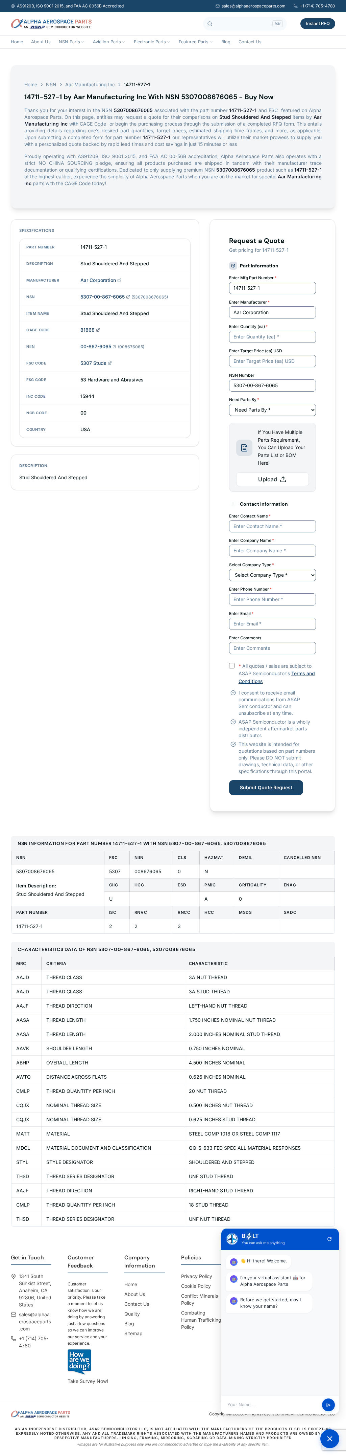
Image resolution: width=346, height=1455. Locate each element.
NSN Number (241, 375)
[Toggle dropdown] (83, 42)
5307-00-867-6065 (102, 297)
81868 (87, 330)
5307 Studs (93, 363)
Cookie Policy (196, 1286)
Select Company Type (251, 564)
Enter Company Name (251, 540)
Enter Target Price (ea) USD (255, 350)
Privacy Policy (196, 1276)
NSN (51, 84)
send (328, 1405)
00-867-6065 (95, 346)
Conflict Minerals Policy (199, 1299)
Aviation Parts (107, 41)
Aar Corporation (98, 280)
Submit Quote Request (266, 787)
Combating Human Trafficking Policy (201, 1320)
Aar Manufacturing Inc (90, 84)
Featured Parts (193, 41)
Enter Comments (245, 637)
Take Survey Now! (88, 1381)
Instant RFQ (318, 23)
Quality (132, 1314)
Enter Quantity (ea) (248, 326)
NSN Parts (69, 41)
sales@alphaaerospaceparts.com (254, 5)
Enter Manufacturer (249, 302)
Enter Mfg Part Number (252, 277)
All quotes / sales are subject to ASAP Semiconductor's (277, 673)
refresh (329, 1239)
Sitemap (133, 1333)
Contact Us (250, 41)
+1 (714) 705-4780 (317, 5)
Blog (225, 41)
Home (17, 41)
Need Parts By (244, 399)
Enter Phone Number (250, 589)
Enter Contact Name (250, 516)
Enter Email (241, 613)
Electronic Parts (150, 41)
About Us (41, 41)
